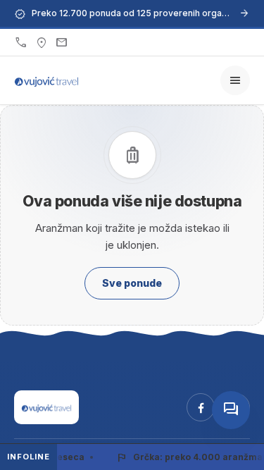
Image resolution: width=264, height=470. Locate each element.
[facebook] (201, 407)
